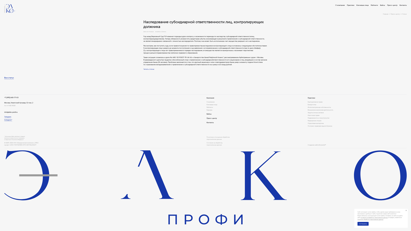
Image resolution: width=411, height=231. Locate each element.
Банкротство (312, 105)
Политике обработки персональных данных (370, 219)
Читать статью (148, 69)
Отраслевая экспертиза (316, 123)
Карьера (209, 110)
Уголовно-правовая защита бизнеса (320, 126)
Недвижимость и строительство (318, 118)
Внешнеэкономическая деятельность (320, 110)
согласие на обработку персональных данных (374, 217)
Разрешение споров (314, 121)
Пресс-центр (392, 5)
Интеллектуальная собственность (319, 107)
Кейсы (382, 5)
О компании (340, 5)
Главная (385, 14)
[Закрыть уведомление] (406, 210)
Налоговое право (314, 115)
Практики (350, 5)
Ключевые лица (362, 5)
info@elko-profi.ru (11, 112)
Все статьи (9, 77)
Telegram (7, 117)
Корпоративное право (315, 102)
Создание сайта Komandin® (317, 145)
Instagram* (8, 120)
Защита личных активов (316, 113)
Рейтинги (374, 5)
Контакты (403, 5)
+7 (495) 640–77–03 (11, 97)
